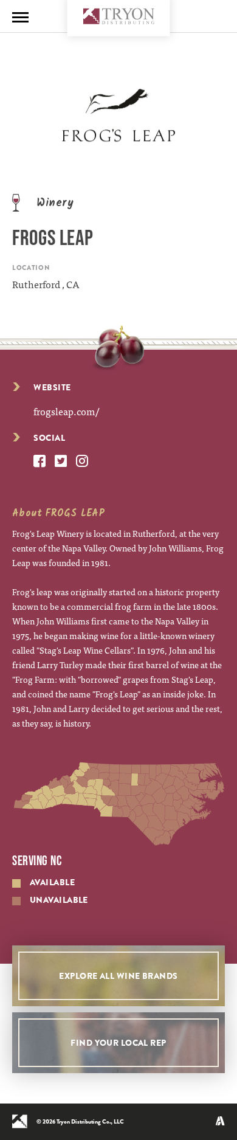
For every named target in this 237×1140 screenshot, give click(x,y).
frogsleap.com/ (66, 411)
